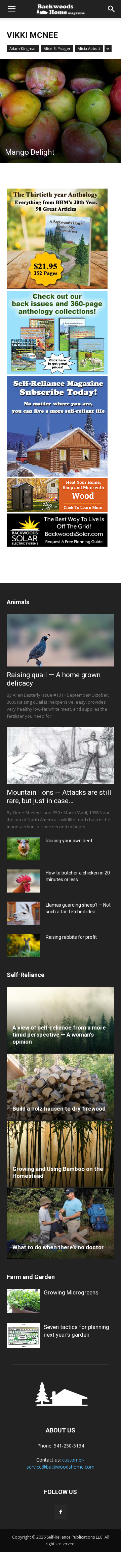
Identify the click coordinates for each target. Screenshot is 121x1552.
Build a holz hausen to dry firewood (59, 1108)
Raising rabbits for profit (71, 937)
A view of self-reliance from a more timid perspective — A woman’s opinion (59, 1034)
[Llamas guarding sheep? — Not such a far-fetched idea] (23, 913)
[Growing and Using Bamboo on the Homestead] (60, 1154)
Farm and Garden (31, 1276)
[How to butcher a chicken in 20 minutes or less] (23, 881)
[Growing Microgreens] (23, 1301)
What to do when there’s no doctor (58, 1247)
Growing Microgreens (71, 1292)
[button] (11, 9)
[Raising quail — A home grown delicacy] (60, 640)
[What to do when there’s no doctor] (60, 1223)
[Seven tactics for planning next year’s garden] (23, 1335)
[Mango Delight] (60, 111)
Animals (18, 602)
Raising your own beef (69, 840)
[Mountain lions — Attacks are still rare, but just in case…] (60, 755)
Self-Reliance (25, 974)
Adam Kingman (23, 48)
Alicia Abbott (89, 48)
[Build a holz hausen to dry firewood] (60, 1087)
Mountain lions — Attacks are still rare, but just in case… (59, 796)
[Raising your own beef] (23, 848)
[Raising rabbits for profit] (23, 945)
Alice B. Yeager (57, 48)
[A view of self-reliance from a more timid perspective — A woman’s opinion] (60, 1020)
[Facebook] (60, 1512)
